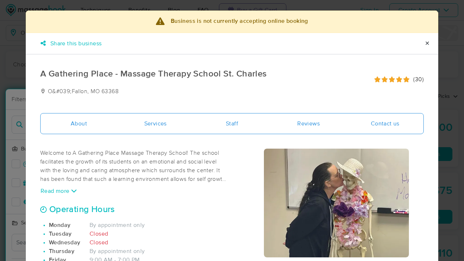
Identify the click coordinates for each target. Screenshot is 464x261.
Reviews (308, 124)
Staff (232, 124)
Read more (56, 191)
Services (155, 124)
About (79, 124)
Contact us (385, 124)
